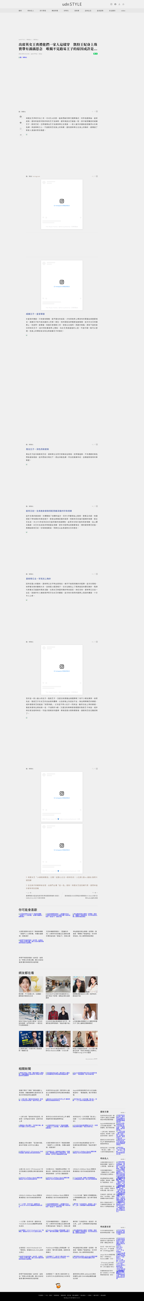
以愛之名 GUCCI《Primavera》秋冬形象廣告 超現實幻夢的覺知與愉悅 (31, 1171)
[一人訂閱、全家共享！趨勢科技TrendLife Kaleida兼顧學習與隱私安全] (31, 1211)
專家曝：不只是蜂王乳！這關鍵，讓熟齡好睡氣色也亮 (30, 995)
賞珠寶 (76, 10)
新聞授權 (56, 1295)
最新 (20, 10)
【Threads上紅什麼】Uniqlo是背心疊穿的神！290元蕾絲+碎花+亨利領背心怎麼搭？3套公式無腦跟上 (107, 1267)
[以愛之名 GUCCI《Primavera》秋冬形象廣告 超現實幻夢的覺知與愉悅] (31, 1159)
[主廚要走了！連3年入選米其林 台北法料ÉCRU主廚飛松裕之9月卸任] (58, 1264)
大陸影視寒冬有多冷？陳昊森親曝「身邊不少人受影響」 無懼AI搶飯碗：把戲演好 (31, 933)
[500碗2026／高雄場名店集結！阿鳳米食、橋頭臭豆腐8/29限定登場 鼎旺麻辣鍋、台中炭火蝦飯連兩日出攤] (58, 1159)
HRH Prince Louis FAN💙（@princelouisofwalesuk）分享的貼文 (63, 819)
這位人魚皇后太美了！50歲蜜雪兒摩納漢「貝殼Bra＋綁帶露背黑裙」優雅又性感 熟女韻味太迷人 (107, 1206)
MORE (122, 1112)
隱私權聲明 (75, 1295)
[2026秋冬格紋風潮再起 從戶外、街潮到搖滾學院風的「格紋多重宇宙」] (85, 1133)
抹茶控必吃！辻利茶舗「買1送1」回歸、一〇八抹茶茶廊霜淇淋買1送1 (85, 1118)
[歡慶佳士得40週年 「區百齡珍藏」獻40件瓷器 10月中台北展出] (31, 1133)
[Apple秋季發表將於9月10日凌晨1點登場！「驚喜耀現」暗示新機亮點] (85, 1080)
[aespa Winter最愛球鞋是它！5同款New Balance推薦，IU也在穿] (120, 1257)
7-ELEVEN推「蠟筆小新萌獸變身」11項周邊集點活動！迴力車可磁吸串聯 (85, 1197)
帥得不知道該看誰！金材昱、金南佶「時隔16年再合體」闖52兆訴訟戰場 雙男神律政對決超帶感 (31, 959)
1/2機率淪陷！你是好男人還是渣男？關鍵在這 (30, 1049)
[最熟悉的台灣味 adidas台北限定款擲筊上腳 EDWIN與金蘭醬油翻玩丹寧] (85, 1264)
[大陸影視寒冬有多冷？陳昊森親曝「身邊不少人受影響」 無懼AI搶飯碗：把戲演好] (31, 921)
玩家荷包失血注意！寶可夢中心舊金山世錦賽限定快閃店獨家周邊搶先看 (58, 1092)
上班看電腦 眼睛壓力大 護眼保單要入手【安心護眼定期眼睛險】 (85, 1022)
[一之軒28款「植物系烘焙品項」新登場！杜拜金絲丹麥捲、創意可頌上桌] (31, 1106)
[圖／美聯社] (58, 83)
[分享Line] (21, 123)
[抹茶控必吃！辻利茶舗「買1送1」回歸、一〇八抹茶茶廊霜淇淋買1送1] (85, 1106)
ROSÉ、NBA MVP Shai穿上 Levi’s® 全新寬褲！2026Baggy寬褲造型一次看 (107, 1250)
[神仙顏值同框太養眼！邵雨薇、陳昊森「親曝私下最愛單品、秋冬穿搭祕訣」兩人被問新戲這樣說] (85, 921)
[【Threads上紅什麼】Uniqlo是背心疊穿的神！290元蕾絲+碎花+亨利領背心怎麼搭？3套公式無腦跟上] (120, 1265)
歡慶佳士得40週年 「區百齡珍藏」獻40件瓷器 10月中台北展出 (31, 1144)
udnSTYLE (22, 39)
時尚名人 (31, 10)
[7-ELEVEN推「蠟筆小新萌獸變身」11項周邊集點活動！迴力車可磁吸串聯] (85, 1185)
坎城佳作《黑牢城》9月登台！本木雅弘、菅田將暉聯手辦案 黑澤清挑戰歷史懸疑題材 (107, 1197)
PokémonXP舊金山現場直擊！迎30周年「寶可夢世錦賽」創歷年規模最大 (58, 1250)
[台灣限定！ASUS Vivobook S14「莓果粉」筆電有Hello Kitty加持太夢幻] (31, 1237)
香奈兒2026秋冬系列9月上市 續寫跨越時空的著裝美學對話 (58, 1117)
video (123, 10)
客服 (50, 1295)
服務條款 (63, 1295)
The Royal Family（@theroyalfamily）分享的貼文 (62, 226)
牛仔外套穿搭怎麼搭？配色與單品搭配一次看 (107, 1231)
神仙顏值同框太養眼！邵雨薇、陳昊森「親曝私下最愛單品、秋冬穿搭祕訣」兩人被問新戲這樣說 (85, 933)
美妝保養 (55, 10)
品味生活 (88, 10)
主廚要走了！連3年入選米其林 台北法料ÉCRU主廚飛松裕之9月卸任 (58, 1275)
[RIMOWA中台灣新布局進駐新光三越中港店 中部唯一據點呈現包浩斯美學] (120, 1240)
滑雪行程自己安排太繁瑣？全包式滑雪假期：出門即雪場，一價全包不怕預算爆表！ (30, 1023)
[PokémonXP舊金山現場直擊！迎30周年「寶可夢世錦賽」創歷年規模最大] (58, 1237)
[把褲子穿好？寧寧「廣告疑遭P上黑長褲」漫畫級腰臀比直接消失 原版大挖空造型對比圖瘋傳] (31, 1080)
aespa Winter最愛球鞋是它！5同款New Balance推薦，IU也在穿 (58, 1049)
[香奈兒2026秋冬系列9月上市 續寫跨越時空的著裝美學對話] (58, 1106)
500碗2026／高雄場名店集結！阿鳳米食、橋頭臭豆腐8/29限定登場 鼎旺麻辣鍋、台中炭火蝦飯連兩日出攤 (59, 1172)
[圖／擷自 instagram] (62, 154)
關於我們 (96, 1295)
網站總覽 (103, 1295)
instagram (36, 176)
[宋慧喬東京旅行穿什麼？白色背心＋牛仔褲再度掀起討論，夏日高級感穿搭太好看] (120, 1273)
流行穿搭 (43, 10)
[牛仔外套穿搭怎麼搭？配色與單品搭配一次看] (120, 1232)
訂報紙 (90, 1295)
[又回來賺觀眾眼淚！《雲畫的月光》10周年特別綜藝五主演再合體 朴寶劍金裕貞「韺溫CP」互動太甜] (58, 921)
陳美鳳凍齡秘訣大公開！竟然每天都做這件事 (84, 995)
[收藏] (21, 129)
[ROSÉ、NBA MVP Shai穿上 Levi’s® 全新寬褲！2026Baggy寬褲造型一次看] (120, 1249)
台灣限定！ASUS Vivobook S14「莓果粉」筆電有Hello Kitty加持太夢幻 (31, 1250)
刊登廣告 (40, 1295)
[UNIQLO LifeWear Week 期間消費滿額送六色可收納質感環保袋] (85, 1159)
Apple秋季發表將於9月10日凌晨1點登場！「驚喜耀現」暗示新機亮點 (85, 1092)
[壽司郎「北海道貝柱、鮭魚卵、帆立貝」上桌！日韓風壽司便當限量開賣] (85, 1211)
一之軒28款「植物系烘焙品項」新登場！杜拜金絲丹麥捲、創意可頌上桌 (31, 1118)
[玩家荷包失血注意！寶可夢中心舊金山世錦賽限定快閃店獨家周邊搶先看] (58, 1080)
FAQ (47, 1295)
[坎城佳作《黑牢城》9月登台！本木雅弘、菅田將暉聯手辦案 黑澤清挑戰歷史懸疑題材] (120, 1196)
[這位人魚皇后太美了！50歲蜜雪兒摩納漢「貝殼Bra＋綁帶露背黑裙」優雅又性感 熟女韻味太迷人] (120, 1204)
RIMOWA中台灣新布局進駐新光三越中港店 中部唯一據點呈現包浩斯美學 (58, 996)
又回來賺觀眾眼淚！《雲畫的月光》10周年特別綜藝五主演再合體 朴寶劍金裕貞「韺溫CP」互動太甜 (58, 933)
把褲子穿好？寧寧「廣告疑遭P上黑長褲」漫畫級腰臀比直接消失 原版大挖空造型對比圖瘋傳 (31, 1092)
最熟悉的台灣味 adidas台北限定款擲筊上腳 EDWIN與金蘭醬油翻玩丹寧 (84, 1276)
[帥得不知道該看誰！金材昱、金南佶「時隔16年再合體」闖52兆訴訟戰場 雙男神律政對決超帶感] (31, 947)
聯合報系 (83, 1295)
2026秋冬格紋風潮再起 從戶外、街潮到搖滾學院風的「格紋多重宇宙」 (58, 1022)
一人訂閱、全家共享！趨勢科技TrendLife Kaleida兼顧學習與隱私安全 (30, 1223)
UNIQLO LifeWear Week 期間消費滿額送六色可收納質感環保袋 (84, 1170)
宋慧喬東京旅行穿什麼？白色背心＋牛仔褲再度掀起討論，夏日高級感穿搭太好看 (107, 1274)
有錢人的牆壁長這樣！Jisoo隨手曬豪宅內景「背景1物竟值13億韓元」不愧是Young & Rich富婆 (85, 1050)
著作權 (69, 1295)
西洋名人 (36, 39)
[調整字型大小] (21, 135)
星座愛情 (100, 10)
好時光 (66, 10)
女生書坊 (112, 10)
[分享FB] (21, 117)
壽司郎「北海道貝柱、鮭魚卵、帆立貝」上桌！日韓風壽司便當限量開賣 (85, 1223)
